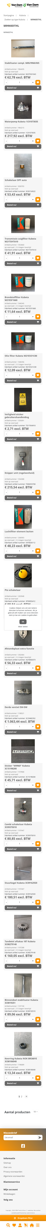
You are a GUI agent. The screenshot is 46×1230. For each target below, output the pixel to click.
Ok (23, 622)
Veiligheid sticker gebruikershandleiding (17, 416)
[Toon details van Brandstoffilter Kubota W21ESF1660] (23, 283)
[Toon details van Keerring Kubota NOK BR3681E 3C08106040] (23, 1044)
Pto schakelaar (13, 590)
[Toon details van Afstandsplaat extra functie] (23, 634)
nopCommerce (31, 1213)
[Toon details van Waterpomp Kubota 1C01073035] (23, 107)
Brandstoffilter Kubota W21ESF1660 (17, 299)
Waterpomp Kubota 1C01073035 (21, 121)
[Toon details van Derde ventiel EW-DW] (23, 693)
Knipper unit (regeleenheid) (19, 472)
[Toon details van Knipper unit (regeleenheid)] (23, 458)
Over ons (8, 1167)
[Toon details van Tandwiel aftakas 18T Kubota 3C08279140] (23, 927)
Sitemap (7, 1163)
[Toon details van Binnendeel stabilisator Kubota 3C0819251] (23, 985)
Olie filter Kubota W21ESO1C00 (21, 355)
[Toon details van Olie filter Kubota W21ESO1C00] (23, 341)
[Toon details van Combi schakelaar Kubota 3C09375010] (23, 810)
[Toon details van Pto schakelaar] (23, 575)
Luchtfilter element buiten (19, 531)
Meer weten (23, 626)
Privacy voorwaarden (13, 1171)
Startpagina (9, 15)
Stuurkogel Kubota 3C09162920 (21, 882)
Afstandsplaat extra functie (19, 648)
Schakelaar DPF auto (16, 180)
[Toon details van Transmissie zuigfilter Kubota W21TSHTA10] (23, 224)
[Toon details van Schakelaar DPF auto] (23, 165)
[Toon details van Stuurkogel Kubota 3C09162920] (23, 868)
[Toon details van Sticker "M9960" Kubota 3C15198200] (23, 751)
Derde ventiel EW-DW (16, 707)
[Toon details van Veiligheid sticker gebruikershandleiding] (23, 400)
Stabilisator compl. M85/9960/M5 (22, 63)
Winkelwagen (9, 1194)
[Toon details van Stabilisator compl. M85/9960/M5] (23, 48)
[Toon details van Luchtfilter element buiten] (23, 517)
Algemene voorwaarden (14, 1176)
